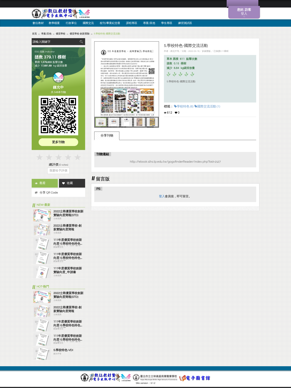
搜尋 (81, 41)
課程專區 (131, 23)
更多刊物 (58, 142)
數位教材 (38, 23)
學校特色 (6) (185, 106)
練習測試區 (185, 23)
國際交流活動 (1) (208, 106)
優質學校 (60, 33)
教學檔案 (54, 23)
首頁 (34, 33)
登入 (162, 196)
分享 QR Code (49, 192)
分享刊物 (107, 135)
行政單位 (71, 23)
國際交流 (88, 23)
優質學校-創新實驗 (79, 33)
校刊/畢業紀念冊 (110, 23)
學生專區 (166, 23)
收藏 (70, 183)
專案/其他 (149, 23)
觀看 (43, 183)
